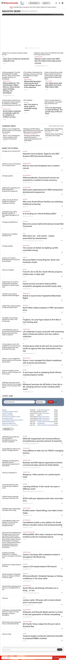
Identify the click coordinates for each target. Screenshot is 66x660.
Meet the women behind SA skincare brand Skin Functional (43, 225)
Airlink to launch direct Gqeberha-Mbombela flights (42, 297)
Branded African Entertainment (31, 133)
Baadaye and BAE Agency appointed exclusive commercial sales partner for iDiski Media (33, 138)
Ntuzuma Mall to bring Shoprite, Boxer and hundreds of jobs (41, 261)
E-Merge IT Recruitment (43, 413)
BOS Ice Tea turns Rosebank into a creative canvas (41, 167)
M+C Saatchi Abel (32, 592)
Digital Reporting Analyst (8, 421)
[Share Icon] (62, 158)
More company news (54, 126)
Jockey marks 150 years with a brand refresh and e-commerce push (42, 601)
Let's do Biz (62, 659)
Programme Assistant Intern (9, 423)
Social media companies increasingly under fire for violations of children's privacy (12, 114)
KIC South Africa (26, 391)
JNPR (24, 339)
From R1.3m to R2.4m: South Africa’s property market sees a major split (42, 273)
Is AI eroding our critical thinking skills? (39, 214)
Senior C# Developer (7, 413)
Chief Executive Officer (7, 415)
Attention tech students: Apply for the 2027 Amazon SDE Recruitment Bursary (41, 155)
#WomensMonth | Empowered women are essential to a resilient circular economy (41, 179)
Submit (62, 126)
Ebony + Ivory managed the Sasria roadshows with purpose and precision (11, 137)
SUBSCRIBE (56, 657)
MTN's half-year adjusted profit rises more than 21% (43, 499)
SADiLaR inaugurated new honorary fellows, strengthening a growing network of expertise (42, 440)
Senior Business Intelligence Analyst (11, 416)
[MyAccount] (62, 3)
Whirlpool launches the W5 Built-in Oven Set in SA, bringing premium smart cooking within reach (42, 386)
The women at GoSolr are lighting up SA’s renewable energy (40, 249)
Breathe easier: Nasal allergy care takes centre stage (54, 134)
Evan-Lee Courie (26, 604)
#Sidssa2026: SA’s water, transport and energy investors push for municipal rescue (43, 535)
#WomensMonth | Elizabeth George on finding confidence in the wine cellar (43, 577)
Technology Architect (7, 418)
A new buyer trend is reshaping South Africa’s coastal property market (42, 373)
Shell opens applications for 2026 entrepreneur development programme (43, 191)
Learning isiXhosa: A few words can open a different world (41, 487)
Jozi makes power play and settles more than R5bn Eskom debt (53, 85)
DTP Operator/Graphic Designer (10, 411)
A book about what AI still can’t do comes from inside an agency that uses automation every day (43, 348)
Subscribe (60, 649)
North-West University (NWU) (29, 443)
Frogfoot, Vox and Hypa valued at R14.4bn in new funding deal (42, 321)
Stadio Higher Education (43, 410)
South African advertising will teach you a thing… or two (40, 589)
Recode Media (26, 616)
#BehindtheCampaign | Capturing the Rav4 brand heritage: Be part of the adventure (32, 84)
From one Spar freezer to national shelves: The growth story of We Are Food (54, 111)
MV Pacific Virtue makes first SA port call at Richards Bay (41, 625)
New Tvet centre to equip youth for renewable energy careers (31, 107)
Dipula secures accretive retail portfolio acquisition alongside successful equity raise (42, 285)
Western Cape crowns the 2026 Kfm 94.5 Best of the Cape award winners (48, 61)
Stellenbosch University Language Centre (32, 491)
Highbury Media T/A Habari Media (45, 421)
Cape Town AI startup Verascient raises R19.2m (16, 60)
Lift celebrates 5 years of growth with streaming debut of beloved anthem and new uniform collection (43, 334)
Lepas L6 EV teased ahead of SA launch (40, 566)
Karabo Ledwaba (6, 95)
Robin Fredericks (26, 581)
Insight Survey (48, 132)
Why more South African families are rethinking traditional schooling (43, 203)
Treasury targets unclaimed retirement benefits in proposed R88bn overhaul (43, 637)
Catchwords (25, 288)
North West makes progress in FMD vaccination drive (43, 309)
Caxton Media (26, 559)
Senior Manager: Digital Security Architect (12, 420)
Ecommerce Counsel (27, 353)
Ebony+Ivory (5, 133)
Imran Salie (25, 569)
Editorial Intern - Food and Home (10, 425)
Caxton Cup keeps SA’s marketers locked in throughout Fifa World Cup (41, 555)
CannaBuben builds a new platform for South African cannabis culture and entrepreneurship (42, 523)
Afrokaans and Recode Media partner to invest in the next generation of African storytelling (43, 613)
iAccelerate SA (41, 423)
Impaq (24, 206)
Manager (4, 410)
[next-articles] (63, 131)
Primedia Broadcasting (40, 65)
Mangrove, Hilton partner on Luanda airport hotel (41, 475)
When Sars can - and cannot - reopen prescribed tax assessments (38, 237)
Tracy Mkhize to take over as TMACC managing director (43, 452)
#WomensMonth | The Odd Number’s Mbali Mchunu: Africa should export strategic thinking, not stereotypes (11, 88)
